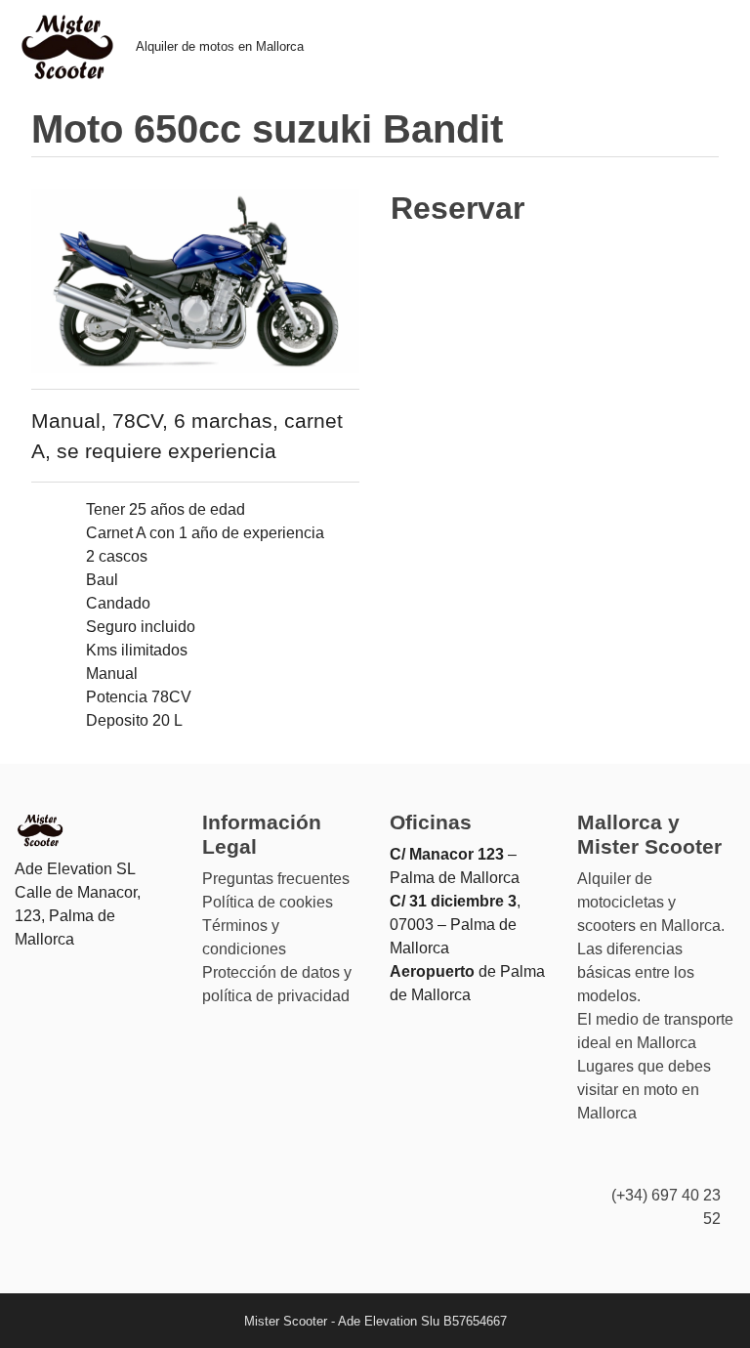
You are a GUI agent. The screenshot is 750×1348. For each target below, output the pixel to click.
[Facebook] (671, 1161)
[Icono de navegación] (708, 46)
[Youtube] (709, 1161)
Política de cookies (267, 902)
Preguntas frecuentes (276, 878)
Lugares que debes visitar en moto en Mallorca (644, 1089)
